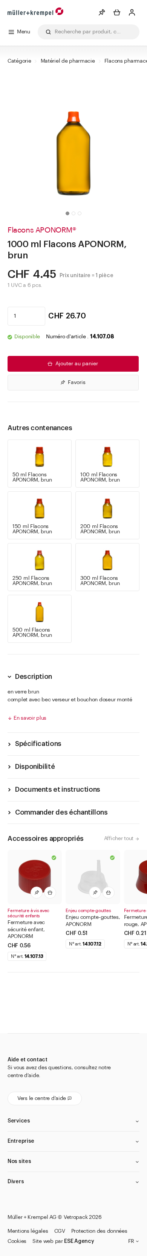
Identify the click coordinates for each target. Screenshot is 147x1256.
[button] (67, 213)
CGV (59, 1231)
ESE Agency (79, 1241)
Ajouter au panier (76, 363)
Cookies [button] (17, 1241)
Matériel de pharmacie (68, 61)
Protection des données (99, 1231)
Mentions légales (28, 1231)
